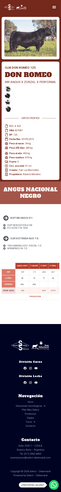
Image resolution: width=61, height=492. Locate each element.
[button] (54, 7)
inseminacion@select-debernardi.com (30, 457)
